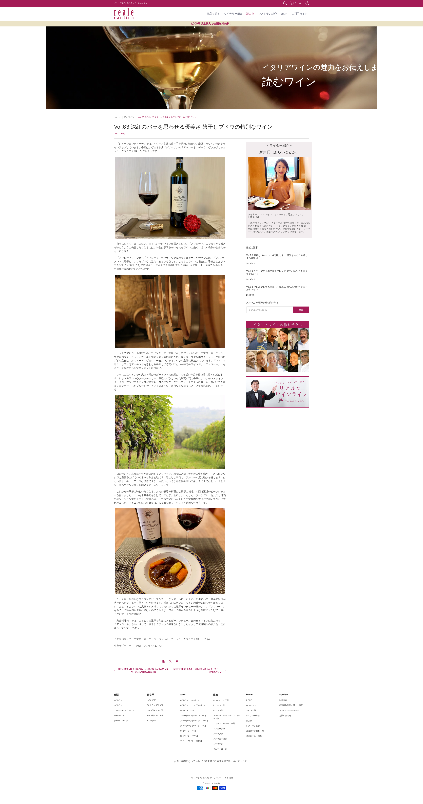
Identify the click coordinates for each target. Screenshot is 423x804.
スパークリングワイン (124, 710)
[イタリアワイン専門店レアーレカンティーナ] (124, 14)
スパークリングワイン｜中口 (193, 725)
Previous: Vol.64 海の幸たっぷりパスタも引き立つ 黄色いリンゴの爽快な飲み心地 (143, 670)
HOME (249, 700)
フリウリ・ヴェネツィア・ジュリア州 (227, 717)
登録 (301, 309)
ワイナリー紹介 (253, 715)
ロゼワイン (119, 715)
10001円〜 (151, 720)
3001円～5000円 (155, 705)
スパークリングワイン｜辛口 (193, 715)
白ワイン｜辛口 (187, 710)
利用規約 (283, 700)
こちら (208, 639)
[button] (164, 661)
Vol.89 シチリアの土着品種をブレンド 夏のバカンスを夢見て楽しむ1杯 (277, 272)
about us (251, 705)
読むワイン (129, 117)
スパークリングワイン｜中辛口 (194, 720)
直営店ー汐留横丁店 (255, 730)
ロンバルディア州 (221, 700)
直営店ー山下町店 (254, 735)
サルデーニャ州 (220, 748)
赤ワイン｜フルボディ (190, 700)
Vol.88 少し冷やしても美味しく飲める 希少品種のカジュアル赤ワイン (277, 288)
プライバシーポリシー (289, 710)
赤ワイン (118, 700)
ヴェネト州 (218, 710)
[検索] (285, 3)
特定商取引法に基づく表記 (291, 705)
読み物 (249, 720)
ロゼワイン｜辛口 (188, 730)
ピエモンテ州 (219, 705)
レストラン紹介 (253, 725)
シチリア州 (218, 743)
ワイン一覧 (251, 710)
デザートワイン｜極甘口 (191, 741)
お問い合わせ (285, 715)
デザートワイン (121, 720)
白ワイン (118, 705)
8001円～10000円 (155, 715)
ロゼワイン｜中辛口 (189, 735)
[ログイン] (307, 3)
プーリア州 (218, 733)
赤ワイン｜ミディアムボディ (193, 705)
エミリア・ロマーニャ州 (224, 723)
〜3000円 (151, 700)
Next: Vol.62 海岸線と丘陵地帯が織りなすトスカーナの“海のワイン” (197, 670)
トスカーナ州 (219, 728)
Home (117, 117)
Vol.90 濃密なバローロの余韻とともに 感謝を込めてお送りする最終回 (277, 256)
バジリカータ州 (220, 738)
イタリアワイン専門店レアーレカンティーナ (208, 778)
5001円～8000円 (155, 710)
